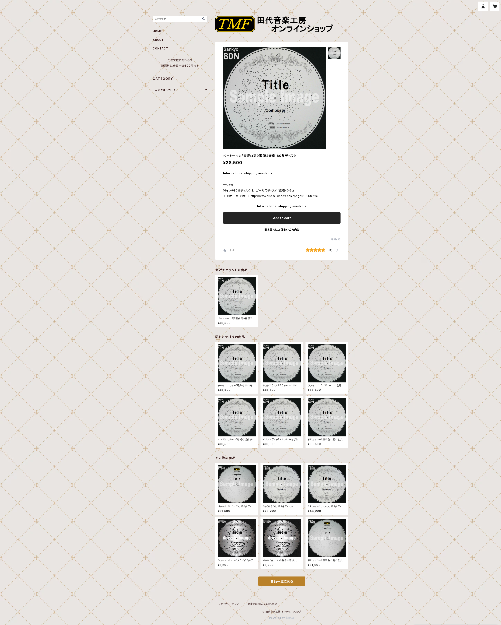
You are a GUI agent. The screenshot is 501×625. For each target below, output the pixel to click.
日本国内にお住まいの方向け (281, 229)
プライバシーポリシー (229, 603)
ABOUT (158, 39)
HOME (157, 31)
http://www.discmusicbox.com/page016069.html (285, 196)
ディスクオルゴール (165, 90)
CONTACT (160, 48)
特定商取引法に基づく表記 (262, 603)
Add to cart (282, 218)
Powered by (277, 617)
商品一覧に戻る (281, 581)
